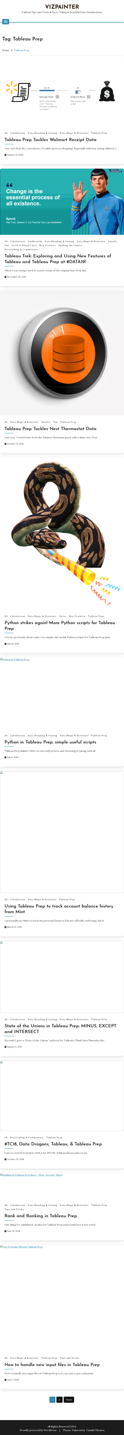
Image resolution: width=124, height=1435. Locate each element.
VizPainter (62, 7)
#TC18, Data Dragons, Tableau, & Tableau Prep (53, 1144)
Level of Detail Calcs (24, 245)
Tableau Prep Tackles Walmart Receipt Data (50, 140)
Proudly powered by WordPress (38, 1430)
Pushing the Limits (70, 245)
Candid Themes (95, 1430)
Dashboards (35, 241)
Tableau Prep (99, 133)
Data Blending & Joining (42, 133)
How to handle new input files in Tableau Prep (52, 1365)
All (6, 133)
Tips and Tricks (14, 1209)
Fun (7, 245)
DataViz (112, 241)
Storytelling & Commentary (21, 249)
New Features (47, 245)
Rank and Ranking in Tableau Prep (41, 1216)
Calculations (17, 133)
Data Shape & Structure (74, 133)
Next (69, 1399)
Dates (62, 616)
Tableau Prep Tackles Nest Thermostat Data (50, 429)
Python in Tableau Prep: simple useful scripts (50, 742)
